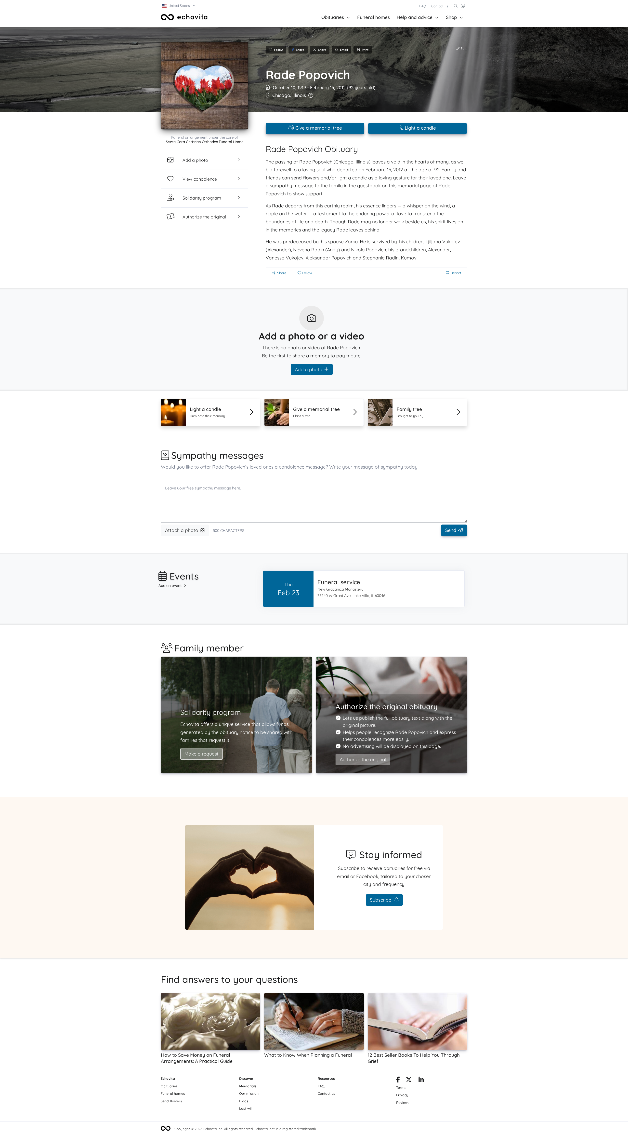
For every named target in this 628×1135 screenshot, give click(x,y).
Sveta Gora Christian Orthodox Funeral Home (205, 141)
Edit (463, 48)
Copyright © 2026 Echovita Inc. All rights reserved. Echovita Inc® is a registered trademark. (245, 1129)
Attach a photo (181, 530)
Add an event (170, 585)
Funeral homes (373, 17)
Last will (245, 1108)
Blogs (243, 1101)
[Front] (184, 17)
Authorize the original (363, 759)
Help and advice (414, 17)
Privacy (402, 1095)
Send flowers (171, 1101)
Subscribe (381, 900)
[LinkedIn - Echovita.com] (421, 1080)
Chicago (281, 95)
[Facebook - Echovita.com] (398, 1080)
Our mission (249, 1093)
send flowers (305, 178)
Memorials (247, 1086)
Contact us (439, 6)
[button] (179, 5)
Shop (451, 17)
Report (456, 273)
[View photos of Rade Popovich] (204, 85)
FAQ (422, 6)
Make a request (201, 754)
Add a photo (308, 369)
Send (450, 530)
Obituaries (332, 17)
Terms (401, 1087)
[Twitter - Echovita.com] (409, 1080)
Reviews (402, 1102)
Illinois (299, 95)
